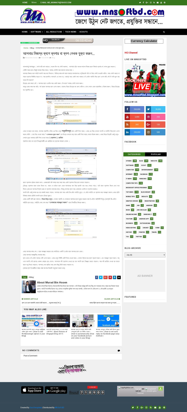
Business (129, 223)
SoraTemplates (36, 408)
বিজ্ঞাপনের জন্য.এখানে (71, 369)
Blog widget (145, 192)
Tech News (70, 32)
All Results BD (54, 32)
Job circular (142, 210)
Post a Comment (30, 356)
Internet (129, 174)
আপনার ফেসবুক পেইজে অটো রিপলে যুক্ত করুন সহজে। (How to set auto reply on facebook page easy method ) (107, 333)
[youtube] (161, 2)
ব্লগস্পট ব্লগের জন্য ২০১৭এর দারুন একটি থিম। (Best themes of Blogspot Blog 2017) (57, 332)
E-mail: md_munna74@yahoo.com (56, 3)
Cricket (146, 228)
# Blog (31, 277)
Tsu (127, 237)
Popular (156, 154)
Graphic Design (132, 201)
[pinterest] (164, 2)
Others (129, 161)
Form (157, 228)
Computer (130, 170)
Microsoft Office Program (136, 187)
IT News (129, 179)
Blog (32, 48)
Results (145, 196)
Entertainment (147, 170)
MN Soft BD (59, 408)
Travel (154, 232)
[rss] (154, 2)
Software (36, 32)
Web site (154, 161)
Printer (142, 232)
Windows (142, 179)
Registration (150, 201)
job (138, 205)
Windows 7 (148, 214)
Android (149, 205)
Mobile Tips (130, 196)
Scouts (84, 32)
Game (128, 205)
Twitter (139, 237)
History (129, 232)
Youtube (129, 219)
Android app (144, 219)
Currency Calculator (144, 41)
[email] (157, 2)
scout (143, 165)
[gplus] (147, 2)
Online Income (131, 214)
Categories (134, 154)
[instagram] (150, 2)
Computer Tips (132, 183)
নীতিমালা (34, 3)
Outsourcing (145, 223)
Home (24, 3)
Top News (129, 192)
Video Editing (131, 228)
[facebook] (143, 2)
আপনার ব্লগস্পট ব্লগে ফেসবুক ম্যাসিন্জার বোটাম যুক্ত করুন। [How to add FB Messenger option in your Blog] (33, 333)
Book (128, 210)
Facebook (143, 174)
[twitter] (140, 2)
